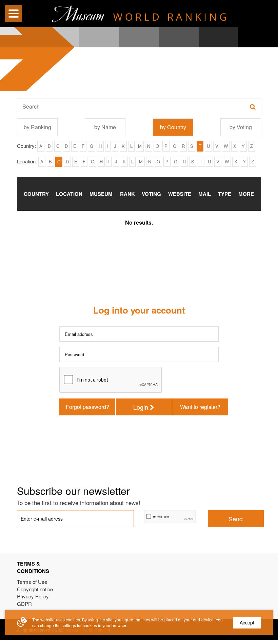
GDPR (24, 603)
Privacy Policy (33, 596)
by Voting (241, 127)
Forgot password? (87, 407)
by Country (173, 127)
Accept (247, 622)
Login (141, 407)
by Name (105, 127)
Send (236, 518)
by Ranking (37, 127)
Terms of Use (32, 581)
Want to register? (200, 407)
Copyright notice (35, 589)
